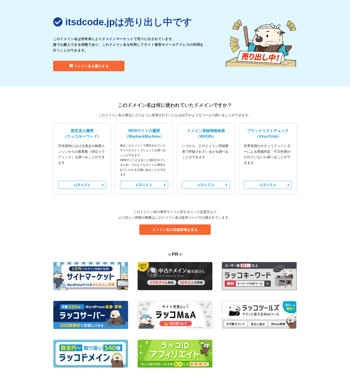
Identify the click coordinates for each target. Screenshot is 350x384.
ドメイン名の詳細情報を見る (175, 230)
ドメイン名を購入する (91, 66)
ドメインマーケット (118, 39)
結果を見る (82, 185)
